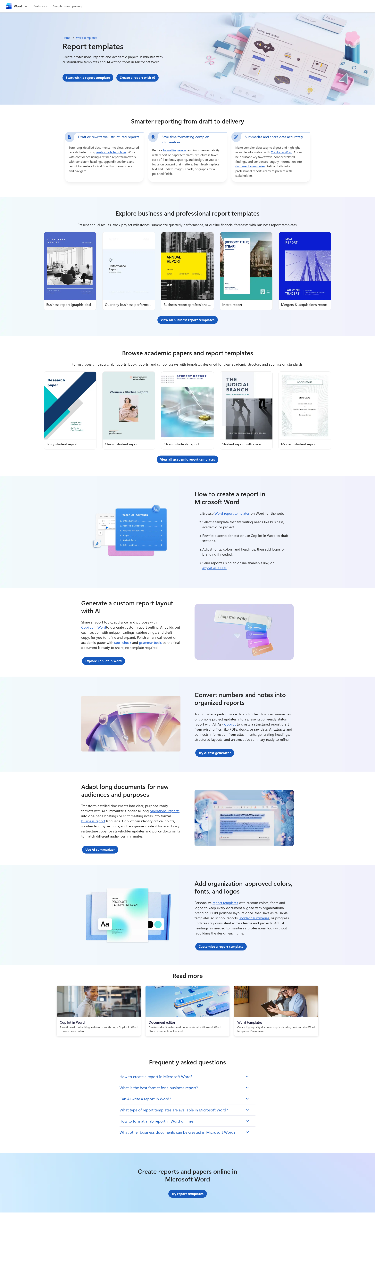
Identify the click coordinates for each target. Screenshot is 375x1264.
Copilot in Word (281, 152)
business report (93, 821)
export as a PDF (214, 568)
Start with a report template (88, 78)
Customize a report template (221, 946)
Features (39, 6)
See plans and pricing (67, 6)
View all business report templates (187, 320)
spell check (122, 642)
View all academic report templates (187, 459)
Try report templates (188, 1194)
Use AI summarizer (100, 849)
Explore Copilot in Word (103, 661)
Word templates (86, 38)
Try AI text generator (215, 753)
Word (18, 6)
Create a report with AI (137, 78)
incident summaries (254, 918)
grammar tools (150, 642)
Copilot (230, 724)
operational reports (164, 810)
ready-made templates (111, 152)
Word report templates (232, 513)
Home (66, 38)
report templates (225, 902)
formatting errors (175, 150)
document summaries (250, 166)
